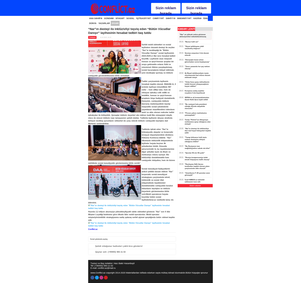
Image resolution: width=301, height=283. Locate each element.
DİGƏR (115, 23)
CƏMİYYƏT (158, 18)
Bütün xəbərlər (195, 186)
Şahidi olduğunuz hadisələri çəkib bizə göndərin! (119, 246)
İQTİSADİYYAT (143, 18)
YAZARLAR (104, 23)
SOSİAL (130, 18)
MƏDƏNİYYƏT (184, 18)
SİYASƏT (120, 18)
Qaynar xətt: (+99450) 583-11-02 (110, 252)
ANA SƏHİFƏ (95, 18)
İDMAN (206, 18)
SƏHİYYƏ (170, 18)
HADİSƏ (197, 18)
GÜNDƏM (109, 18)
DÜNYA (93, 23)
